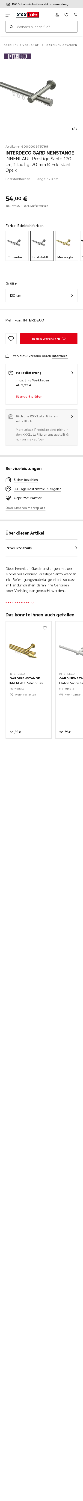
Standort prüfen (29, 396)
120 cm (15, 295)
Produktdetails (19, 548)
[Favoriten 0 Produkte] (66, 14)
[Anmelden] (57, 14)
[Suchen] (11, 26)
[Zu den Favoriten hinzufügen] (11, 338)
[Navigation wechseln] (8, 14)
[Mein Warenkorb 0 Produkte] (75, 14)
